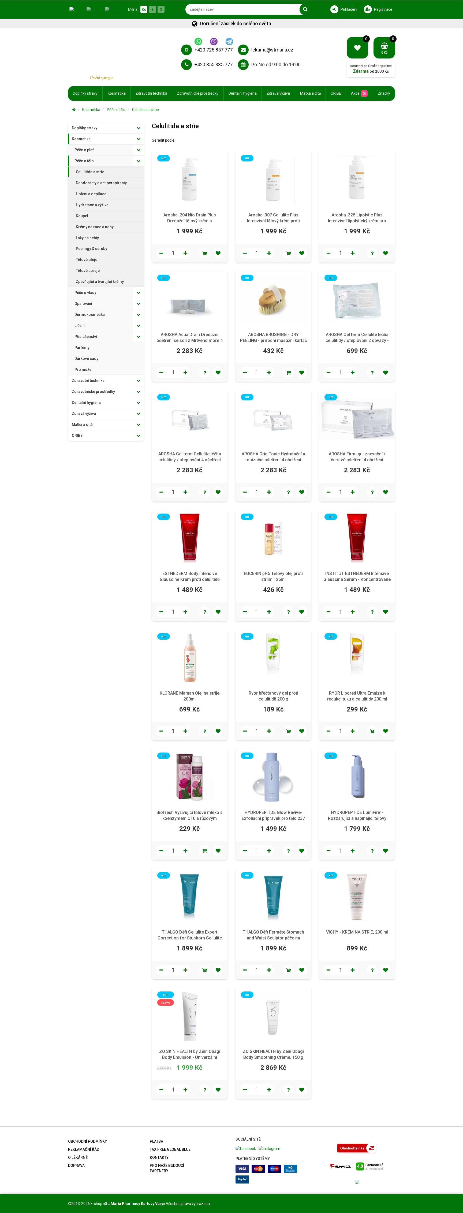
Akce (355, 93)
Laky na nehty (87, 238)
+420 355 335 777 (214, 64)
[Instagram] (269, 1148)
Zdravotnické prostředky (197, 93)
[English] (95, 9)
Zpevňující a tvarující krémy (100, 281)
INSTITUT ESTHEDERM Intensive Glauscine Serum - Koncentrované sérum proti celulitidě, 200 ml (357, 579)
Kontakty (159, 1157)
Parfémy (81, 347)
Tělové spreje (88, 270)
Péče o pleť (84, 150)
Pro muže (82, 369)
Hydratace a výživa (92, 205)
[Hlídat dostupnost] (372, 253)
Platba (156, 1141)
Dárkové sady (86, 358)
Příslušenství (85, 336)
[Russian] (114, 9)
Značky (384, 93)
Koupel (82, 216)
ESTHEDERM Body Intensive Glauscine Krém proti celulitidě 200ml (190, 579)
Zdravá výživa (278, 93)
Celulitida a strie (145, 110)
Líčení (79, 325)
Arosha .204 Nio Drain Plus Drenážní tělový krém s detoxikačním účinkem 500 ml (189, 220)
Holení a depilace (91, 194)
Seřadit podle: (163, 140)
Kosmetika (117, 93)
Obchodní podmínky (87, 1141)
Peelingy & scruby (91, 248)
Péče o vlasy (85, 292)
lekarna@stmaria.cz (272, 50)
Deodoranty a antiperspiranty (101, 183)
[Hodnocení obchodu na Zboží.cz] (357, 1148)
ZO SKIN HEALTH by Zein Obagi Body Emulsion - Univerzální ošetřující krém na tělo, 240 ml (189, 1057)
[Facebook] (246, 1148)
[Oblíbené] (218, 253)
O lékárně (78, 1157)
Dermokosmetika (89, 314)
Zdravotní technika (151, 93)
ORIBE (336, 93)
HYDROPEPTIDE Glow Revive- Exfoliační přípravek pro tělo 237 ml (273, 818)
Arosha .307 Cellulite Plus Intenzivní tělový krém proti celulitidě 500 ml (273, 220)
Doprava (76, 1165)
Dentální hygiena (243, 93)
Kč (144, 9)
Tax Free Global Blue (170, 1149)
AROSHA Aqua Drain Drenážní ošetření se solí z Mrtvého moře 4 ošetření (189, 340)
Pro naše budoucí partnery (167, 1168)
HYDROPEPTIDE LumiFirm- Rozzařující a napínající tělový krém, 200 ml (357, 818)
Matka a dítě (310, 93)
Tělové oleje (86, 259)
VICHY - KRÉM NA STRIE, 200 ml (357, 932)
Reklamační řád (83, 1149)
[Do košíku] (204, 253)
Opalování (83, 303)
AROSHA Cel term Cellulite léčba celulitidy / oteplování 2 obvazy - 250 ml (357, 340)
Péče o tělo (116, 110)
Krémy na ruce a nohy (95, 227)
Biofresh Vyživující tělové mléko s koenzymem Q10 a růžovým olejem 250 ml (189, 818)
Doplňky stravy (85, 93)
